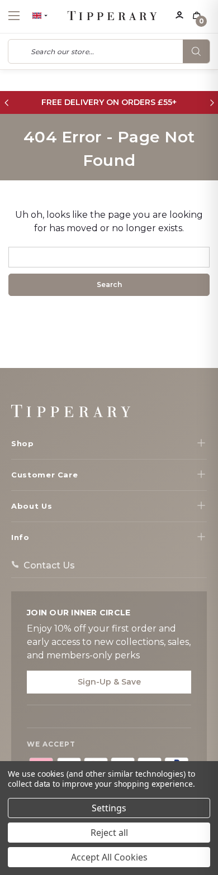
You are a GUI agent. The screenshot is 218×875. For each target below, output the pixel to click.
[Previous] (6, 102)
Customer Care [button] (44, 474)
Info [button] (20, 537)
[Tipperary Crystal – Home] (70, 411)
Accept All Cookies (109, 857)
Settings (109, 808)
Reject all (109, 832)
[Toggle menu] (23, 15)
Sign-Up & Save (109, 682)
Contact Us (49, 565)
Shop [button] (22, 443)
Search (196, 51)
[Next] (211, 102)
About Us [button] (31, 505)
